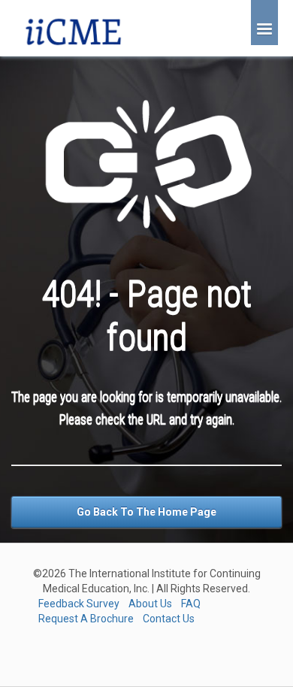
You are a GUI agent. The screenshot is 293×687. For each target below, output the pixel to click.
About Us (150, 604)
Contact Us (169, 619)
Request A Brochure (86, 619)
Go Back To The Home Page (146, 512)
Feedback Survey (78, 604)
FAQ (191, 604)
